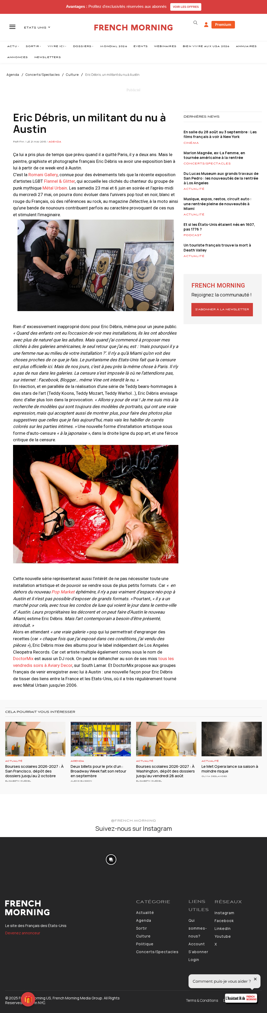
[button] (195, 23)
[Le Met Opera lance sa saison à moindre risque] (232, 739)
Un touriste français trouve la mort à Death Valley (217, 247)
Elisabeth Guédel (18, 781)
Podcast (193, 235)
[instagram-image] (22, 859)
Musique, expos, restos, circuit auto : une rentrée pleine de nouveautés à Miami (217, 203)
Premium (223, 24)
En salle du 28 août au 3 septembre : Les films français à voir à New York (220, 134)
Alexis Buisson (81, 781)
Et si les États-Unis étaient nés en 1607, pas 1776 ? (219, 227)
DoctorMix (23, 658)
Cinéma (191, 143)
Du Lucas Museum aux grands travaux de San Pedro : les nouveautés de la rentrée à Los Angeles (221, 178)
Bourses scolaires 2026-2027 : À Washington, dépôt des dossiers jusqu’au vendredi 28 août (165, 771)
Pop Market (63, 591)
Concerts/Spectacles (43, 74)
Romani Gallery (43, 174)
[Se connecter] (206, 24)
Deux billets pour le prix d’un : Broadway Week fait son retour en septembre (98, 771)
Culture (72, 74)
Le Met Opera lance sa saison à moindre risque (230, 769)
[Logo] (68, 907)
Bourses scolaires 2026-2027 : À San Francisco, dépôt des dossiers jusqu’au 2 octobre (34, 771)
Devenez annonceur (22, 932)
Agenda (13, 74)
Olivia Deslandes (214, 776)
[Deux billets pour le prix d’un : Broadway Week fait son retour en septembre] (101, 739)
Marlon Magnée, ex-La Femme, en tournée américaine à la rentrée (214, 155)
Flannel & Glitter (59, 181)
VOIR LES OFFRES (186, 6)
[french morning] (133, 28)
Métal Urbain (55, 188)
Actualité (194, 189)
